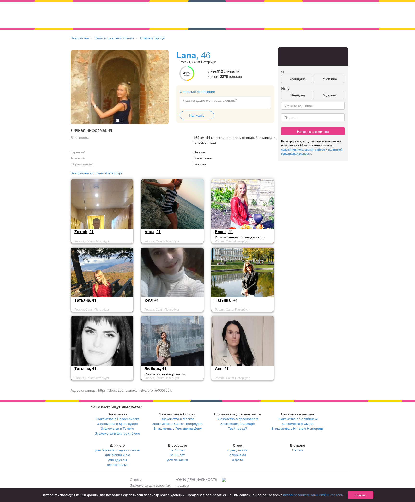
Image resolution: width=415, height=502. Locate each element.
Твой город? (237, 428)
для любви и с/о (117, 454)
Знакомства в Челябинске (297, 418)
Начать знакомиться (313, 131)
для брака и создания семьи (117, 450)
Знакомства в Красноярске (238, 418)
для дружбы (117, 459)
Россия (297, 450)
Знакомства (80, 38)
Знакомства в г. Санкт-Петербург (96, 172)
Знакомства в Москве (177, 418)
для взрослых (117, 464)
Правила (182, 485)
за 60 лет (177, 454)
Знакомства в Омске (298, 423)
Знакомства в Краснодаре (117, 423)
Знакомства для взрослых (150, 485)
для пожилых (177, 459)
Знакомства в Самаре (237, 423)
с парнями (237, 454)
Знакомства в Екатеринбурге (117, 433)
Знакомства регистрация (114, 38)
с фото (237, 459)
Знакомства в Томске (117, 428)
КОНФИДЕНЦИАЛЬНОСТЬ (196, 479)
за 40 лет (177, 450)
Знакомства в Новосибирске (117, 418)
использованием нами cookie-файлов (313, 494)
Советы (136, 479)
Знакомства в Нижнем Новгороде (297, 428)
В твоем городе (152, 38)
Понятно (360, 495)
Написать (196, 115)
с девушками (237, 450)
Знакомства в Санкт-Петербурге (177, 423)
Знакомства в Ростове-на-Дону (177, 428)
